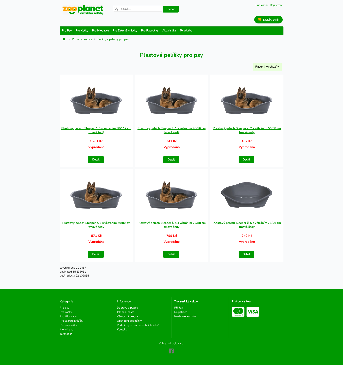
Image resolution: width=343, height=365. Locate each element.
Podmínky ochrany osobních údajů (138, 325)
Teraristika (186, 30)
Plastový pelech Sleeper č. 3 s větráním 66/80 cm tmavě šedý (96, 225)
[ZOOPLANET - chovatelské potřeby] (83, 10)
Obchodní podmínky (129, 321)
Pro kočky (82, 30)
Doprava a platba (127, 308)
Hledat (171, 9)
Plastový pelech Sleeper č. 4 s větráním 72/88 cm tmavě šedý (172, 225)
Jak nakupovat (125, 312)
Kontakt (122, 329)
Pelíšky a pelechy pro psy (113, 39)
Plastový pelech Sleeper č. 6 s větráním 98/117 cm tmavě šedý (96, 130)
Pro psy (67, 30)
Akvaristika (169, 30)
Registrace (276, 5)
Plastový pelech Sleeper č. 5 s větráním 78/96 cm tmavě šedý (247, 225)
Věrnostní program (128, 316)
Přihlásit (179, 308)
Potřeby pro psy (82, 39)
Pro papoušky (149, 30)
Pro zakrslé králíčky (125, 30)
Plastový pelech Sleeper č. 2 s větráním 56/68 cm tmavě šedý (247, 130)
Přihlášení (261, 5)
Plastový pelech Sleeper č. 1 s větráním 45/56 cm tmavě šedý (172, 130)
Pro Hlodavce (100, 30)
